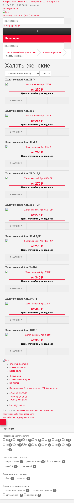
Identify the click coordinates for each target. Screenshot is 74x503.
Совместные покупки (19, 379)
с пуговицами (13, 495)
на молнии (33, 495)
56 (8, 445)
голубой (10, 466)
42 (8, 440)
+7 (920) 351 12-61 (11, 26)
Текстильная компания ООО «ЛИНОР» (34, 410)
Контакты (14, 383)
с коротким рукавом (43, 490)
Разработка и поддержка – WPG (18, 417)
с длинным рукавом (16, 490)
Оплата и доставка (18, 364)
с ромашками (55, 461)
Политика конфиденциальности (18, 414)
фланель (23, 478)
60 (27, 445)
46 (27, 440)
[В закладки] (37, 100)
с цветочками (13, 461)
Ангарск (6, 2)
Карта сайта (15, 371)
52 (57, 440)
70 (8, 449)
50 (47, 440)
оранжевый (27, 466)
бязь (9, 478)
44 (18, 440)
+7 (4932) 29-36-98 (30, 16)
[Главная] (6, 12)
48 (37, 440)
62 (37, 445)
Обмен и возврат (17, 367)
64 (47, 445)
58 (18, 445)
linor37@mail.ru (10, 8)
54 (67, 440)
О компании (15, 376)
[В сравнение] (58, 100)
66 (57, 445)
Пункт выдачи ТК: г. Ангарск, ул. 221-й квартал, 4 (35, 2)
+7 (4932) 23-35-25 (11, 16)
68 (67, 445)
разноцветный (35, 461)
